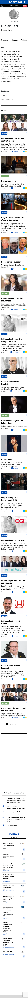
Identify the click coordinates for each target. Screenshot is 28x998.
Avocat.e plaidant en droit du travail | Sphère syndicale (8, 898)
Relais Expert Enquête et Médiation (7, 933)
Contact (15, 40)
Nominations (5, 176)
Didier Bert (10, 99)
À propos (4, 40)
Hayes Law (5, 918)
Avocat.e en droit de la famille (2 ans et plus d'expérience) (8, 865)
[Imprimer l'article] (26, 151)
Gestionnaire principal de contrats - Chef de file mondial (9, 876)
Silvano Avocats (6, 870)
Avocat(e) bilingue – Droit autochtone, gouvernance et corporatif (8, 910)
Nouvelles (4, 133)
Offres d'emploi (14, 5)
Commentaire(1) (15, 352)
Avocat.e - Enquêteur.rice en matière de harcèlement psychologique (7, 926)
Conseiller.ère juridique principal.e (8, 855)
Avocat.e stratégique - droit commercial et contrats (8, 845)
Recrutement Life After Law (8, 859)
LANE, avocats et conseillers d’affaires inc (8, 891)
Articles (24, 40)
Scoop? (24, 5)
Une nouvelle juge (12, 825)
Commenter (16, 151)
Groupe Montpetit (6, 850)
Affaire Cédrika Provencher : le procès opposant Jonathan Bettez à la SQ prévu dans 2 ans (16, 800)
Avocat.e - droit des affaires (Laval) (8, 886)
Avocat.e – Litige (7, 951)
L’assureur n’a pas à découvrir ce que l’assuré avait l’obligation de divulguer (16, 820)
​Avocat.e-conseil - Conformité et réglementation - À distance (8, 941)
